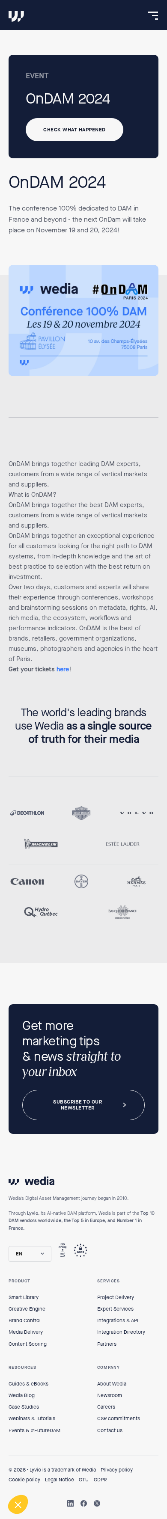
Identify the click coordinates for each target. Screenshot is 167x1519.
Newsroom (109, 1395)
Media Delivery (26, 1332)
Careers (106, 1406)
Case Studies (24, 1406)
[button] (30, 1254)
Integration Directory (121, 1332)
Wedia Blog (22, 1395)
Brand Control (25, 1320)
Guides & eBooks (28, 1383)
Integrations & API (117, 1320)
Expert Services (115, 1308)
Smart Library (24, 1297)
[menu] (153, 15)
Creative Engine (27, 1308)
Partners (106, 1344)
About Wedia (111, 1383)
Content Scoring (28, 1344)
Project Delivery (115, 1297)
